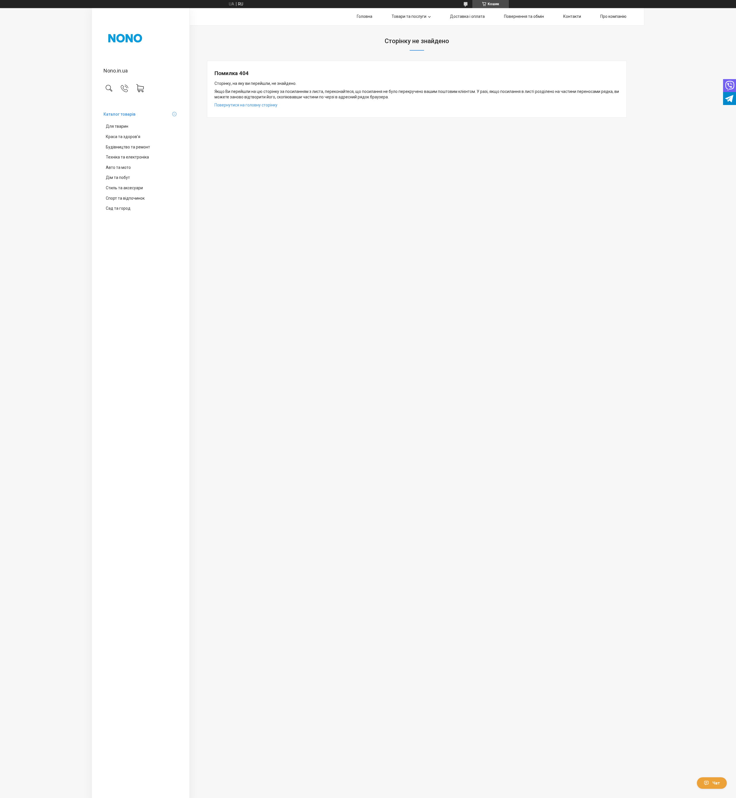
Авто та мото (118, 167)
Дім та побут (118, 177)
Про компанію (613, 16)
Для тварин (117, 126)
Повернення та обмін (524, 16)
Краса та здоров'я (123, 136)
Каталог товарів (119, 114)
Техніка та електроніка (127, 157)
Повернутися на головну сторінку (245, 105)
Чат (716, 783)
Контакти (572, 16)
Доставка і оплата (467, 16)
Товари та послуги (409, 16)
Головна (364, 16)
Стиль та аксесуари (124, 188)
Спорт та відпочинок (125, 198)
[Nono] (140, 38)
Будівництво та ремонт (128, 147)
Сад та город (118, 208)
